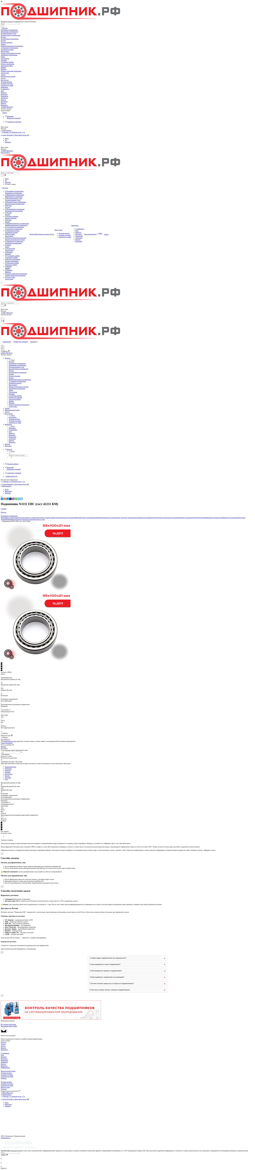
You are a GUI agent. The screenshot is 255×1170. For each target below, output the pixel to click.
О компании (5, 1053)
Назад (13, 360)
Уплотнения (202, 518)
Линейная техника (143, 518)
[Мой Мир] (7, 499)
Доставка (8, 777)
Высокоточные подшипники (43, 518)
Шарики (13, 519)
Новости (4, 1057)
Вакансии (4, 1066)
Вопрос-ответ (5, 1087)
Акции (3, 1044)
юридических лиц (10, 741)
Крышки (209, 518)
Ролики (78, 518)
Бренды (3, 1048)
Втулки (55, 518)
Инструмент (153, 518)
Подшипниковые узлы (26, 518)
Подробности (5, 739)
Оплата (7, 776)
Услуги (3, 1046)
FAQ (6, 779)
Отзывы (7, 772)
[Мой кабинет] (2, 317)
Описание (8, 769)
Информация (5, 1067)
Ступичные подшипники (128, 518)
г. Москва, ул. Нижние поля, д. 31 (13, 132)
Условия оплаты (6, 1073)
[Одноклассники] (5, 499)
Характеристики (10, 767)
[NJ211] (36, 591)
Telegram (8, 142)
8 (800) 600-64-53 (7, 107)
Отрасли (4, 1089)
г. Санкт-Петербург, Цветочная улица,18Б (15, 135)
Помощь (3, 1078)
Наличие (8, 770)
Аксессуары (41, 519)
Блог (2, 1055)
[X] (10, 499)
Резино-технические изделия (167, 518)
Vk (6, 140)
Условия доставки (7, 1075)
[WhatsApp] (16, 499)
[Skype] (19, 499)
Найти (3, 1155)
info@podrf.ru (6, 130)
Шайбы (7, 519)
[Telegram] (21, 499)
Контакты (4, 1059)
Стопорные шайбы (218, 518)
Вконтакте (8, 491)
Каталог (11, 362)
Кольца (94, 518)
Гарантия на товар (7, 1076)
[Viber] (13, 499)
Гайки (196, 518)
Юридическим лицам (8, 1071)
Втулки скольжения (231, 518)
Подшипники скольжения (67, 518)
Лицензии (4, 1062)
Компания (12, 428)
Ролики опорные (86, 518)
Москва (3, 747)
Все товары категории (8, 1024)
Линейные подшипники (185, 518)
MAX (7, 138)
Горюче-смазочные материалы (26, 519)
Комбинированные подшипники (108, 518)
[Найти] (2, 26)
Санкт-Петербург (7, 743)
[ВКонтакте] (2, 499)
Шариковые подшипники (9, 518)
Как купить (13, 417)
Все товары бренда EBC (9, 1026)
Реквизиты (4, 1060)
